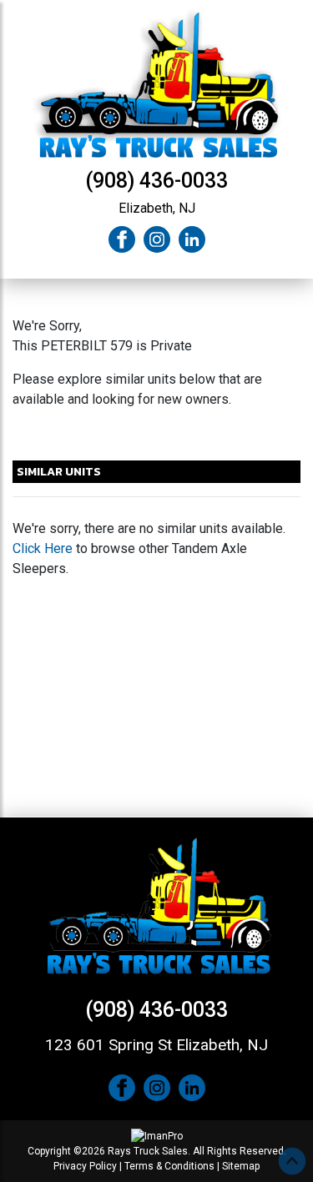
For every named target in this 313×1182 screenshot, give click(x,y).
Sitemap (241, 1166)
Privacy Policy (85, 1166)
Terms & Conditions (169, 1166)
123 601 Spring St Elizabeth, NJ (156, 1044)
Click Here (43, 548)
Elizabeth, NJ (157, 208)
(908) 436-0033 (156, 180)
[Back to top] (292, 1161)
